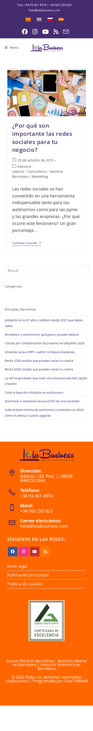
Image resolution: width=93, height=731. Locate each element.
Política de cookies (25, 584)
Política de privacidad (28, 575)
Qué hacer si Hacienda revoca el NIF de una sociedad (42, 401)
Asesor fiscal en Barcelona (29, 660)
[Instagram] (23, 551)
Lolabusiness (17, 681)
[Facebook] (12, 551)
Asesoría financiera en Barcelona (58, 666)
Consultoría (37, 171)
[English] (39, 19)
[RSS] (45, 551)
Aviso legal (17, 566)
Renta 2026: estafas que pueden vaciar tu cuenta (39, 360)
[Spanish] (61, 19)
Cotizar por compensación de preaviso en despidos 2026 (44, 343)
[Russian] (50, 19)
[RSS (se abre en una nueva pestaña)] (56, 32)
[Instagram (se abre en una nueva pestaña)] (35, 32)
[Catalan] (28, 19)
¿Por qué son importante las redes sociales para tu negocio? (42, 137)
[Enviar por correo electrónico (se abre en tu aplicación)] (65, 32)
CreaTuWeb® (76, 681)
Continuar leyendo (26, 243)
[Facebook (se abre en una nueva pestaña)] (25, 32)
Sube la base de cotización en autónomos (34, 392)
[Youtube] (34, 551)
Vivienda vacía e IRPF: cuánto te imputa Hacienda (39, 352)
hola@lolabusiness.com (44, 526)
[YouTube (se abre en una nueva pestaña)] (45, 32)
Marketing (40, 176)
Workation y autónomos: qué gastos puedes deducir (42, 334)
